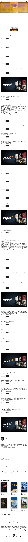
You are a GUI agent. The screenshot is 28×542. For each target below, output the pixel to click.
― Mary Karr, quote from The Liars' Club (6, 467)
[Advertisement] (14, 20)
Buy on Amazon (14, 30)
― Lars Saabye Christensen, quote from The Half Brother (8, 447)
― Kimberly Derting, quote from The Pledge (6, 459)
